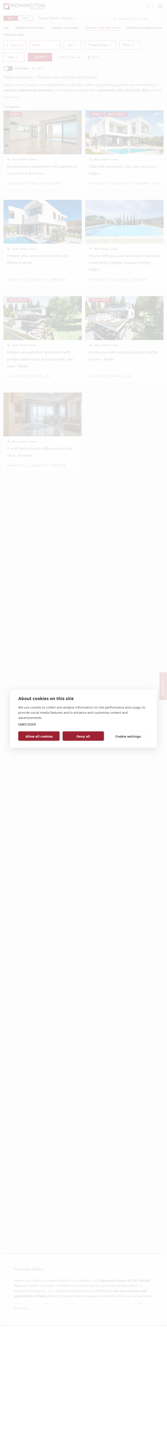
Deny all (83, 736)
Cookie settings (128, 736)
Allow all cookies (39, 736)
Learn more (27, 724)
